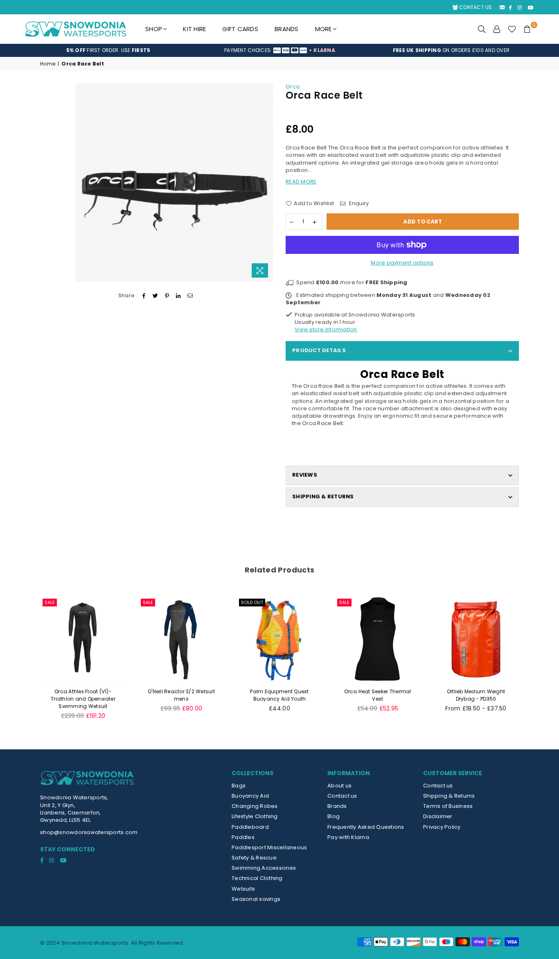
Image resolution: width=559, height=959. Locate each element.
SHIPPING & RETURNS (323, 496)
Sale (50, 602)
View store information (326, 329)
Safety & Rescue (254, 858)
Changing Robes (255, 806)
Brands (287, 29)
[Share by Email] (190, 295)
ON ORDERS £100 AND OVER (451, 50)
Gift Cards (240, 29)
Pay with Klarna (348, 837)
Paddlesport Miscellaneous (269, 847)
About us (339, 785)
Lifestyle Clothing (255, 816)
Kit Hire (194, 29)
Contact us (342, 796)
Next (534, 662)
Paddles (243, 837)
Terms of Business (448, 806)
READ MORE (301, 181)
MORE (323, 29)
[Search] (481, 29)
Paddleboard (250, 827)
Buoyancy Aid (250, 796)
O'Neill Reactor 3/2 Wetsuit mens (181, 695)
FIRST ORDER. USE (108, 50)
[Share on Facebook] (144, 295)
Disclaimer (438, 816)
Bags (239, 785)
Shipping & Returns (449, 796)
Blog (333, 816)
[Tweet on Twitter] (155, 295)
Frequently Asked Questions (365, 827)
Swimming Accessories (264, 868)
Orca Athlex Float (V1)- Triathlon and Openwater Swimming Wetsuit (83, 699)
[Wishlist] (512, 29)
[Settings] (496, 29)
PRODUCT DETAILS (319, 350)
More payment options (402, 263)
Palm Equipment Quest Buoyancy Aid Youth (279, 695)
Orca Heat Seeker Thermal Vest (377, 695)
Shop (153, 29)
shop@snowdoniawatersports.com (89, 832)
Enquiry (358, 203)
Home (47, 64)
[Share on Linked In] (179, 295)
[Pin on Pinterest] (167, 295)
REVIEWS (304, 475)
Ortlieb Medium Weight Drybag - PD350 (476, 695)
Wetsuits (243, 889)
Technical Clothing (257, 878)
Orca (293, 86)
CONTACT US (475, 7)
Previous (25, 662)
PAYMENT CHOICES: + (279, 50)
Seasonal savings (256, 899)
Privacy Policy (442, 827)
